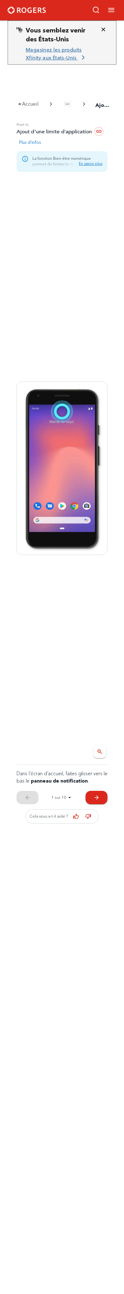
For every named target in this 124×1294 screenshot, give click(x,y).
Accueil (30, 104)
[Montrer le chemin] (67, 104)
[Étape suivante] (62, 468)
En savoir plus (90, 163)
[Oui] (76, 816)
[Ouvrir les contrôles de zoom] (99, 751)
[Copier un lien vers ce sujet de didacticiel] (98, 131)
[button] (96, 10)
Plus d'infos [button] (30, 142)
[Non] (88, 816)
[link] (59, 54)
